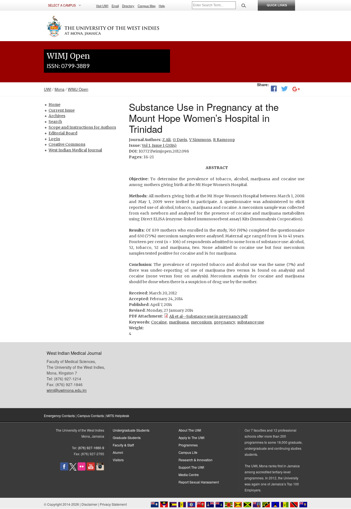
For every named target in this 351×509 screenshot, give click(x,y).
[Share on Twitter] (284, 89)
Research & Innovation (196, 459)
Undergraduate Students (131, 430)
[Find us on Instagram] (100, 469)
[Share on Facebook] (273, 89)
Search (55, 121)
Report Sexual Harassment (199, 482)
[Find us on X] (73, 469)
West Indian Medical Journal (75, 150)
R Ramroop (224, 139)
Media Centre (189, 474)
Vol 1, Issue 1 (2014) (159, 145)
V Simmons (200, 139)
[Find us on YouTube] (91, 469)
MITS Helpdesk (117, 415)
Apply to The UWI (191, 437)
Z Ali (166, 139)
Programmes (188, 445)
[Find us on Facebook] (64, 469)
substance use (250, 322)
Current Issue (62, 110)
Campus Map (146, 6)
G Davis (180, 139)
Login (54, 138)
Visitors (118, 459)
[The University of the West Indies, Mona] (118, 26)
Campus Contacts (90, 415)
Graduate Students (127, 437)
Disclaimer (89, 504)
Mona (59, 89)
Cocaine (159, 322)
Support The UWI (191, 467)
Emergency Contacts (59, 415)
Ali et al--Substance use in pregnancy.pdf (208, 316)
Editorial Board (63, 133)
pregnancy (224, 322)
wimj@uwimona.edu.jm (67, 390)
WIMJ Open (78, 89)
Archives (57, 115)
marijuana (179, 322)
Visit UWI (102, 6)
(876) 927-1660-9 (91, 447)
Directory (128, 6)
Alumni (118, 452)
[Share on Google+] (296, 89)
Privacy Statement (113, 504)
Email (115, 6)
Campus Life (188, 452)
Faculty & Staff (123, 445)
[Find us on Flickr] (82, 469)
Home (54, 104)
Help (162, 6)
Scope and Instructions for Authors (82, 127)
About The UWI (190, 430)
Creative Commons (67, 144)
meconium (201, 322)
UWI (47, 89)
